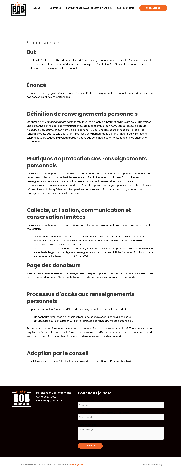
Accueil (37, 8)
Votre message (87, 424)
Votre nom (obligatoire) (92, 400)
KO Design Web (77, 464)
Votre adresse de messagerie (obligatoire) (103, 412)
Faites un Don (153, 8)
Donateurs (55, 8)
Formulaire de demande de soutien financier (89, 8)
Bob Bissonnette (125, 8)
